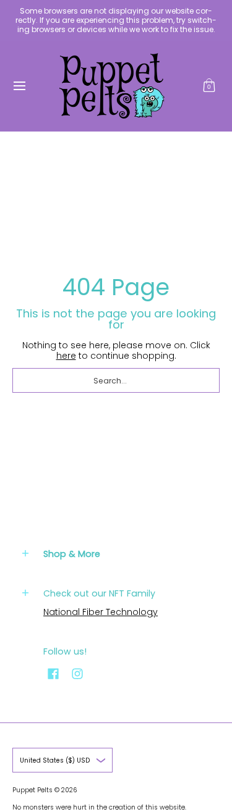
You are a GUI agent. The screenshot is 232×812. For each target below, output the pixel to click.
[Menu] (18, 86)
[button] (209, 86)
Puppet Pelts (32, 790)
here (66, 355)
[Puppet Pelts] (112, 86)
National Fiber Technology (100, 612)
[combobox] (116, 380)
